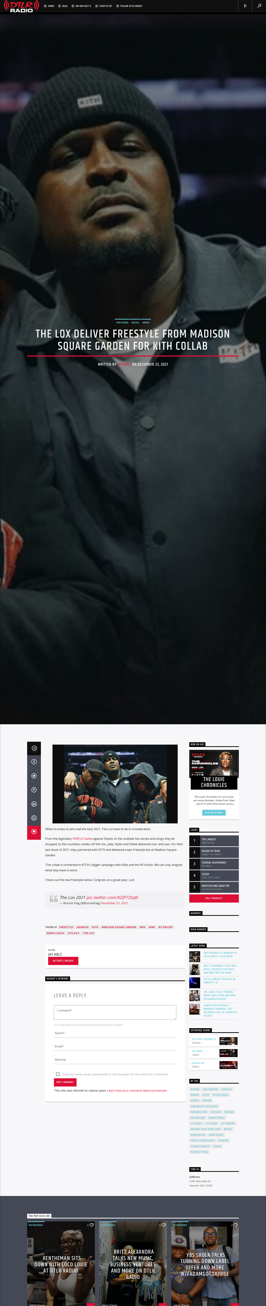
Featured (122, 329)
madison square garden (119, 942)
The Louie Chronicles (204, 1054)
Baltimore (210, 1104)
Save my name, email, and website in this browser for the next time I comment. (115, 1089)
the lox (88, 948)
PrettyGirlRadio (203, 1155)
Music (135, 329)
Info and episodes (214, 828)
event (195, 1115)
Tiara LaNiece (200, 1161)
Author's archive (63, 976)
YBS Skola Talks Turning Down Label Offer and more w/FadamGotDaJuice (220, 1011)
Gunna (229, 1127)
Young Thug (199, 1167)
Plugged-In (198, 1078)
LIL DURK (211, 1138)
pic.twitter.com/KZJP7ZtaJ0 (112, 912)
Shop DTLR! (105, 6)
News (146, 329)
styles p (74, 948)
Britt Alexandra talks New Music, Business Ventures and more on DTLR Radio (220, 984)
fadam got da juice (204, 1121)
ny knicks (166, 942)
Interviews (36, 1240)
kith (95, 942)
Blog (65, 6)
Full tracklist (214, 913)
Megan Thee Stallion (206, 1144)
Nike (152, 942)
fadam (207, 1115)
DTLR (206, 1110)
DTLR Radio (220, 1110)
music (228, 1144)
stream (223, 1155)
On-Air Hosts (83, 6)
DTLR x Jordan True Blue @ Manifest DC (219, 996)
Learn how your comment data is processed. (137, 1106)
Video (217, 1161)
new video (216, 1150)
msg (142, 942)
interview (198, 1132)
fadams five (199, 1127)
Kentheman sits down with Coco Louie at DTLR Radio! (220, 969)
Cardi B (226, 1104)
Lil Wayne (228, 1138)
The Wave (197, 1066)
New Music (198, 1150)
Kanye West (216, 1132)
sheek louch (55, 948)
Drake (195, 1110)
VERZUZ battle (82, 854)
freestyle (66, 942)
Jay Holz (124, 371)
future (216, 1127)
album (195, 1104)
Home (51, 6)
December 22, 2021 (114, 918)
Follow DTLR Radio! (131, 6)
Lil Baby (196, 1138)
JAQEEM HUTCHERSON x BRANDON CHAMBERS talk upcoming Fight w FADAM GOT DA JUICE (221, 1026)
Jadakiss (82, 942)
